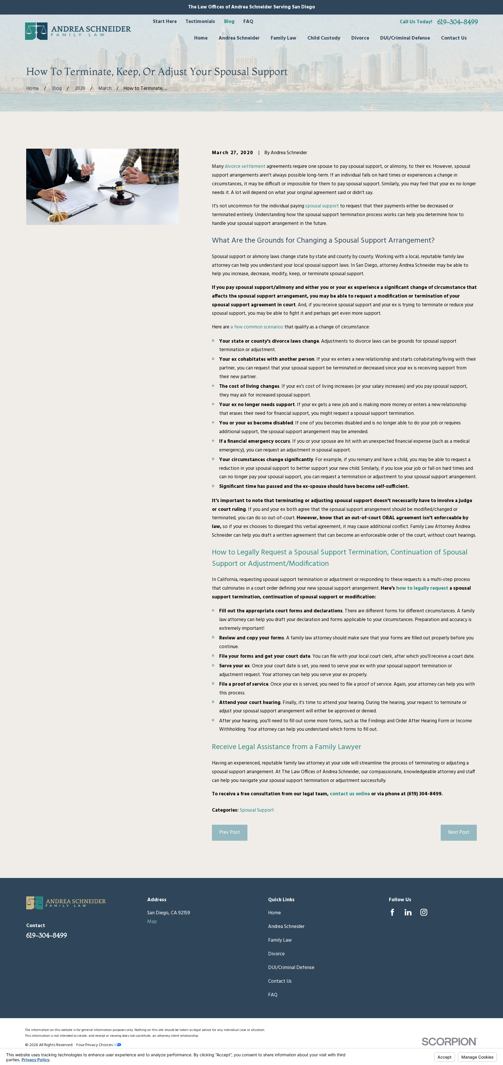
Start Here (165, 22)
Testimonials (200, 22)
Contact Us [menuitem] (454, 38)
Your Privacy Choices (95, 1045)
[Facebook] (392, 912)
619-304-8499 (457, 22)
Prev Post (229, 832)
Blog (229, 22)
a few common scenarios (257, 327)
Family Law (280, 940)
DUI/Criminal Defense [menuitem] (405, 38)
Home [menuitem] (201, 38)
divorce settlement (245, 166)
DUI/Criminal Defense (291, 968)
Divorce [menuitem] (360, 38)
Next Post (458, 832)
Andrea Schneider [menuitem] (239, 38)
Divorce (276, 954)
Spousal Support (257, 810)
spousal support (322, 206)
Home (274, 913)
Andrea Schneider (286, 927)
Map (152, 922)
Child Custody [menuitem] (323, 38)
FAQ (248, 22)
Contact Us (280, 981)
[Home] (78, 31)
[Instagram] (423, 912)
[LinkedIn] (408, 912)
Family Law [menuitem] (283, 38)
